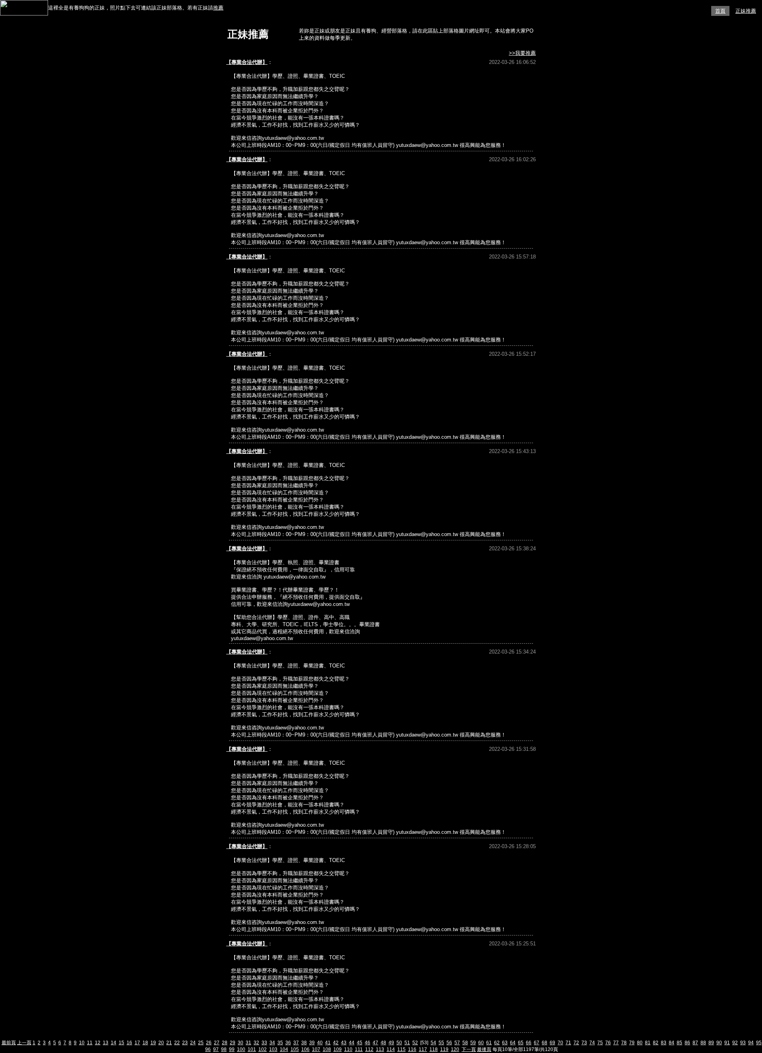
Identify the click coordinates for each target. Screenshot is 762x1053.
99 (232, 1049)
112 (369, 1049)
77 (616, 1042)
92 (735, 1042)
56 (449, 1042)
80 (640, 1042)
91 (727, 1042)
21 (169, 1042)
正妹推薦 (745, 11)
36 (288, 1042)
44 (351, 1042)
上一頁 (24, 1042)
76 (608, 1042)
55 (441, 1042)
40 (320, 1042)
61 (489, 1042)
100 (241, 1049)
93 (743, 1042)
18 (145, 1042)
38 (304, 1042)
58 (465, 1042)
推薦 (218, 8)
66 (528, 1042)
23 (185, 1042)
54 (433, 1042)
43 (343, 1042)
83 (663, 1042)
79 (632, 1042)
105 (295, 1049)
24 (193, 1042)
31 (248, 1042)
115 (401, 1049)
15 (121, 1042)
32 (256, 1042)
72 (576, 1042)
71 (568, 1042)
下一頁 (469, 1049)
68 (544, 1042)
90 (719, 1042)
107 (316, 1049)
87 (695, 1042)
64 (513, 1042)
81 (647, 1042)
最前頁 (9, 1042)
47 (375, 1042)
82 (655, 1042)
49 (391, 1042)
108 (327, 1049)
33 (264, 1042)
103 (273, 1049)
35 (280, 1042)
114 (391, 1049)
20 (161, 1042)
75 (600, 1042)
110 (348, 1049)
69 (552, 1042)
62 (497, 1042)
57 (457, 1042)
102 (262, 1049)
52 (415, 1042)
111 (359, 1049)
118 (433, 1049)
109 (337, 1049)
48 (383, 1042)
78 (624, 1042)
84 (671, 1042)
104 (284, 1049)
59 (473, 1042)
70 (560, 1042)
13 (105, 1042)
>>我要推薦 (522, 53)
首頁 (720, 11)
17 (137, 1042)
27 (216, 1042)
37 (296, 1042)
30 (240, 1042)
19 (153, 1042)
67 (536, 1042)
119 (444, 1049)
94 (751, 1042)
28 (224, 1042)
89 (711, 1042)
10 (82, 1042)
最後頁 (484, 1049)
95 (759, 1042)
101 (252, 1049)
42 (336, 1042)
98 (224, 1049)
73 (584, 1042)
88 (703, 1042)
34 (272, 1042)
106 (305, 1049)
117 (423, 1049)
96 (208, 1049)
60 (481, 1042)
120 (455, 1049)
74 (592, 1042)
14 (113, 1042)
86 (687, 1042)
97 (216, 1049)
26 (209, 1042)
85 (679, 1042)
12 (97, 1042)
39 (312, 1042)
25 (201, 1042)
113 (380, 1049)
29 (232, 1042)
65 (520, 1042)
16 (129, 1042)
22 (177, 1042)
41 (328, 1042)
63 (505, 1042)
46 (367, 1042)
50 (399, 1042)
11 (89, 1042)
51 (407, 1042)
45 (359, 1042)
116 (412, 1049)
